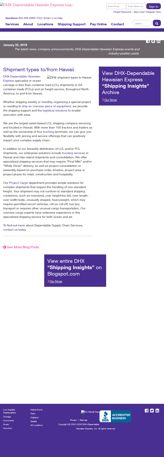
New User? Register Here (147, 11)
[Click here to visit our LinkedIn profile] (158, 41)
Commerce (8, 420)
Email (47, 18)
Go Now (110, 100)
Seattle (34, 421)
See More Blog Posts (22, 247)
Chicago (7, 416)
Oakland (34, 417)
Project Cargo (18, 182)
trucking (48, 131)
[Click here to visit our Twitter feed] (153, 41)
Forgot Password (122, 11)
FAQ (39, 18)
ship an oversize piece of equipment (46, 106)
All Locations (37, 425)
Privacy (73, 420)
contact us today (14, 229)
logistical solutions (55, 110)
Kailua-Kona (36, 409)
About (28, 24)
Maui (33, 413)
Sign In (153, 6)
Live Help (57, 18)
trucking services (73, 153)
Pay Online (98, 24)
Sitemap (83, 420)
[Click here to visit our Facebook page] (148, 41)
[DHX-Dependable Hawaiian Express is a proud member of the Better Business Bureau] (115, 417)
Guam (6, 424)
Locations (45, 24)
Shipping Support (72, 24)
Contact (117, 24)
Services (12, 24)
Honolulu (7, 428)
